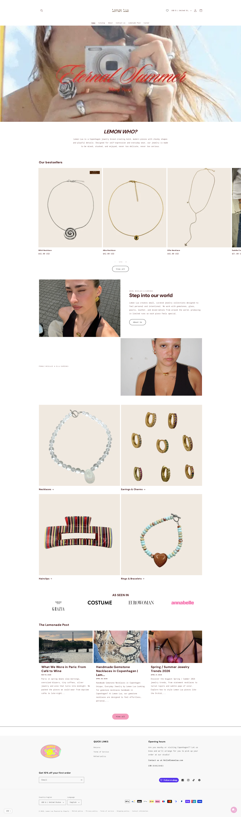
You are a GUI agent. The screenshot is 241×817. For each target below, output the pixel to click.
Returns (97, 747)
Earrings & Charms (132, 489)
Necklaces (45, 489)
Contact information (140, 811)
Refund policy (100, 756)
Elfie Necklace (173, 250)
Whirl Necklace (45, 250)
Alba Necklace (109, 250)
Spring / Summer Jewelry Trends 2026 (170, 669)
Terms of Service (101, 752)
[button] (41, 10)
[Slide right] (126, 262)
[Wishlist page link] (167, 10)
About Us (137, 322)
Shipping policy (123, 811)
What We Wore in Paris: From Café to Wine (63, 669)
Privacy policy (92, 811)
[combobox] (8, 811)
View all (120, 269)
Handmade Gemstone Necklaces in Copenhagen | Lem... (117, 671)
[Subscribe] (81, 780)
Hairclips (44, 578)
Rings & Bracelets (131, 578)
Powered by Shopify (61, 811)
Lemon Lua (49, 811)
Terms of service (107, 811)
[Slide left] (115, 262)
